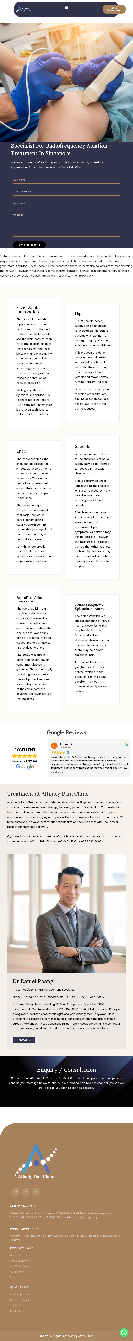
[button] (66, 7)
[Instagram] (26, 1192)
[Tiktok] (36, 1192)
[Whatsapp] (124, 1332)
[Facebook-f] (16, 1192)
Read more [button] (57, 772)
